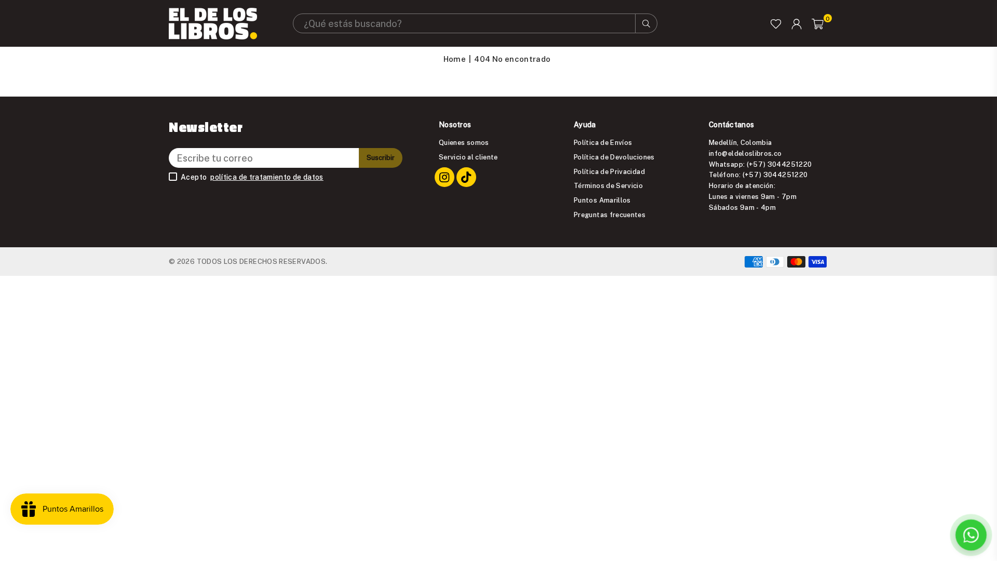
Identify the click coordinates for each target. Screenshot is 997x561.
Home (454, 58)
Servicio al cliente (468, 157)
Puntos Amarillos (602, 200)
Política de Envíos (603, 142)
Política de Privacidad (609, 171)
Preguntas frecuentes (609, 214)
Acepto (252, 177)
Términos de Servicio (608, 185)
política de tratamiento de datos (267, 177)
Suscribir (381, 157)
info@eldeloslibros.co (745, 153)
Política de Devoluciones (614, 157)
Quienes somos (464, 142)
